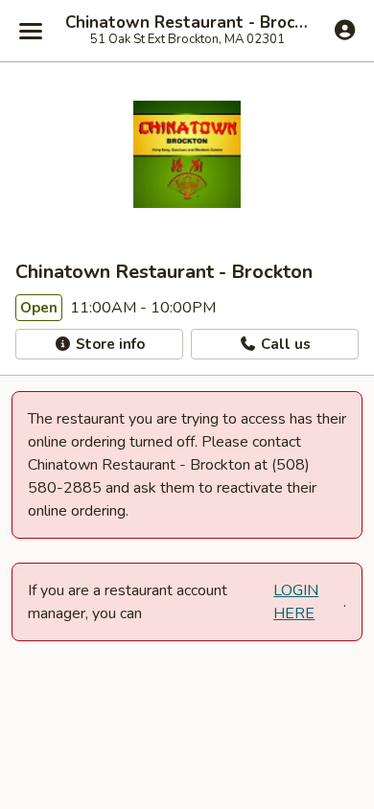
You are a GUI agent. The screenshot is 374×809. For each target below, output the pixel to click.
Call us (284, 344)
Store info (108, 344)
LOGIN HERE (295, 602)
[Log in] (344, 30)
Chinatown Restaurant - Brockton (187, 23)
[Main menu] (30, 30)
